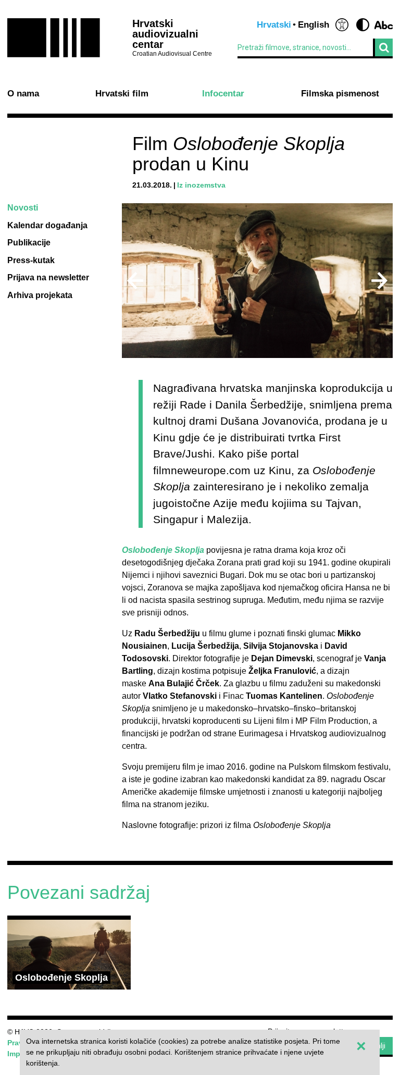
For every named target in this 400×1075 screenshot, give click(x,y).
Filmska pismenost (340, 94)
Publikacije (29, 242)
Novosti (22, 207)
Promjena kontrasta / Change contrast (363, 24)
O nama (23, 94)
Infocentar (223, 94)
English (313, 25)
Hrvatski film (121, 94)
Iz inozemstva (201, 185)
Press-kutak (31, 260)
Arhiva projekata (39, 295)
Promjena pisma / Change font (383, 24)
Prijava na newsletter (48, 277)
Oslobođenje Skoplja (163, 550)
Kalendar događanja (47, 225)
